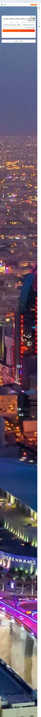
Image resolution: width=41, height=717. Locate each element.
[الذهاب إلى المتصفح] (39, 18)
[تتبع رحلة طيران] (39, 21)
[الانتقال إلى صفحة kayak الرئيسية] (33, 4)
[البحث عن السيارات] (39, 12)
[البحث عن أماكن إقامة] (39, 10)
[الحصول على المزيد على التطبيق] (39, 15)
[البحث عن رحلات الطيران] (39, 8)
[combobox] (17, 22)
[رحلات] (39, 24)
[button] (39, 5)
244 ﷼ (32, 19)
